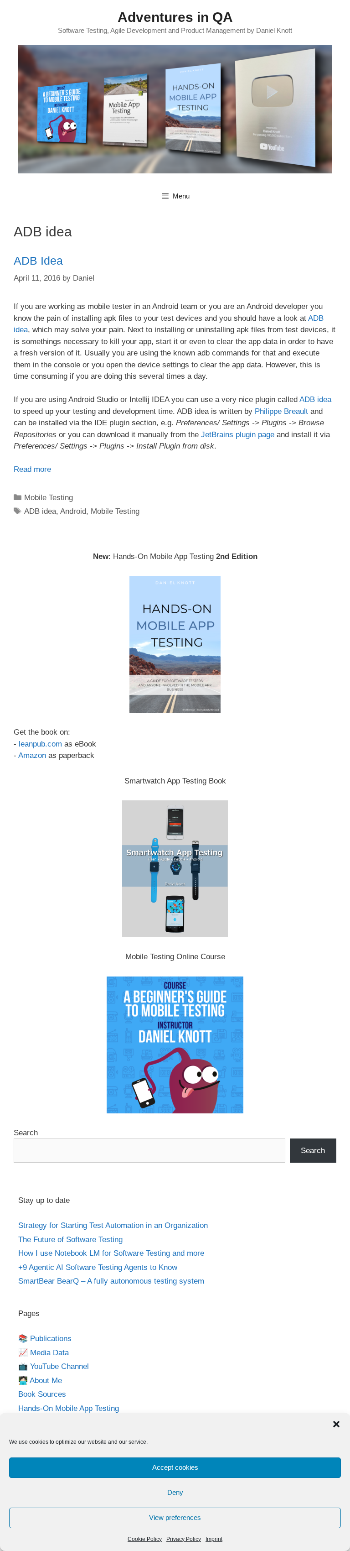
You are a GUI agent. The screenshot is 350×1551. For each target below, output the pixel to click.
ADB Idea (38, 260)
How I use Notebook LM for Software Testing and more (111, 1253)
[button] (336, 1424)
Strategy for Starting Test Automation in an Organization (113, 1225)
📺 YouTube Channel (53, 1366)
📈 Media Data (43, 1352)
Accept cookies (175, 1467)
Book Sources (42, 1394)
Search (26, 1132)
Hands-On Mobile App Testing (68, 1408)
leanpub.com (40, 744)
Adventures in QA (175, 17)
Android (73, 511)
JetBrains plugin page (237, 434)
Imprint (214, 1539)
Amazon (32, 755)
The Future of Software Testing (70, 1239)
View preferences (175, 1517)
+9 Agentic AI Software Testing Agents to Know (97, 1267)
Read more (32, 469)
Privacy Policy (183, 1539)
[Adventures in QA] (175, 108)
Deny (175, 1492)
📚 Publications (45, 1338)
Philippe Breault (281, 411)
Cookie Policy (145, 1539)
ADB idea (315, 399)
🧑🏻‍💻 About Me (40, 1380)
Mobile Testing (48, 497)
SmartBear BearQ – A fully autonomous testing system (111, 1281)
